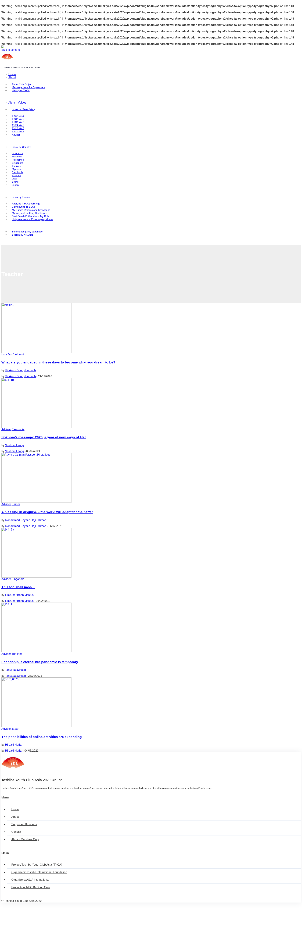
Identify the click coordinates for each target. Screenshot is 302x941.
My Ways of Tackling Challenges (29, 213)
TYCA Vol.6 (18, 131)
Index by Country (21, 147)
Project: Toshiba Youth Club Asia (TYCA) (36, 864)
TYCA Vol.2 (18, 119)
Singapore (17, 163)
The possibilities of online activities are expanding (41, 737)
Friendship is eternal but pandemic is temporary (39, 662)
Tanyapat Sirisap (15, 669)
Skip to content (10, 49)
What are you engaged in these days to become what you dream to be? (58, 362)
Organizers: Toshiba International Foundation (39, 872)
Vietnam (16, 175)
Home (12, 74)
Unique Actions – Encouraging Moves (32, 219)
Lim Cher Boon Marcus (19, 594)
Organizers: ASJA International (30, 879)
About (12, 77)
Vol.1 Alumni (16, 354)
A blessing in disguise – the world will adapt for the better (47, 512)
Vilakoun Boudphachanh (20, 370)
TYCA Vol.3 (18, 122)
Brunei (15, 182)
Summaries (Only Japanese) (28, 231)
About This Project (22, 84)
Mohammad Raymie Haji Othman (25, 520)
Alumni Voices (17, 102)
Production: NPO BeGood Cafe (30, 887)
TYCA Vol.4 (18, 125)
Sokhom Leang (14, 445)
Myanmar (17, 169)
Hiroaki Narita (13, 744)
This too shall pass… (18, 587)
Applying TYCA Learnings (26, 203)
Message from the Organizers (28, 87)
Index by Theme (21, 197)
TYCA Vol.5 (18, 128)
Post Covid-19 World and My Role (30, 216)
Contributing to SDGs (23, 207)
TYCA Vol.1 (18, 116)
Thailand (16, 166)
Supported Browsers (24, 824)
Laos (14, 178)
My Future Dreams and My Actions (31, 210)
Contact (16, 831)
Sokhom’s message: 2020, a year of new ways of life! (43, 437)
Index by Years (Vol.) (23, 109)
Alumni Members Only (25, 839)
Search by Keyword (22, 235)
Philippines (18, 159)
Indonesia (17, 153)
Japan (15, 185)
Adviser (16, 134)
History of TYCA (21, 90)
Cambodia (17, 172)
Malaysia (17, 156)
